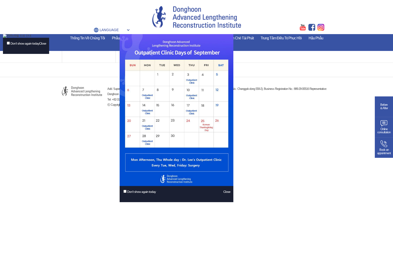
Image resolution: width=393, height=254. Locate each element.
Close (42, 43)
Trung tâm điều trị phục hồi (281, 38)
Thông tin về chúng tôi (87, 38)
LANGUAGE (109, 30)
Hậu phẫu (316, 38)
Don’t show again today (24, 43)
